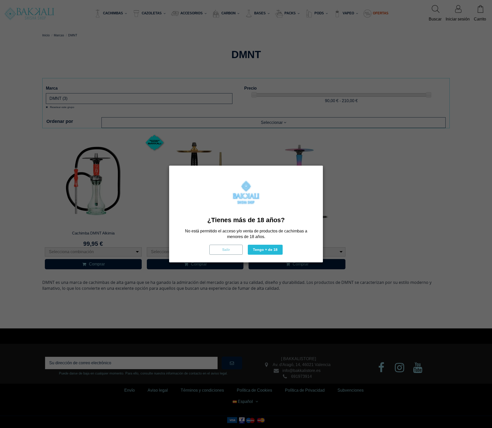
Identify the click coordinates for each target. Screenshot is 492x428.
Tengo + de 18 (265, 250)
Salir (226, 250)
